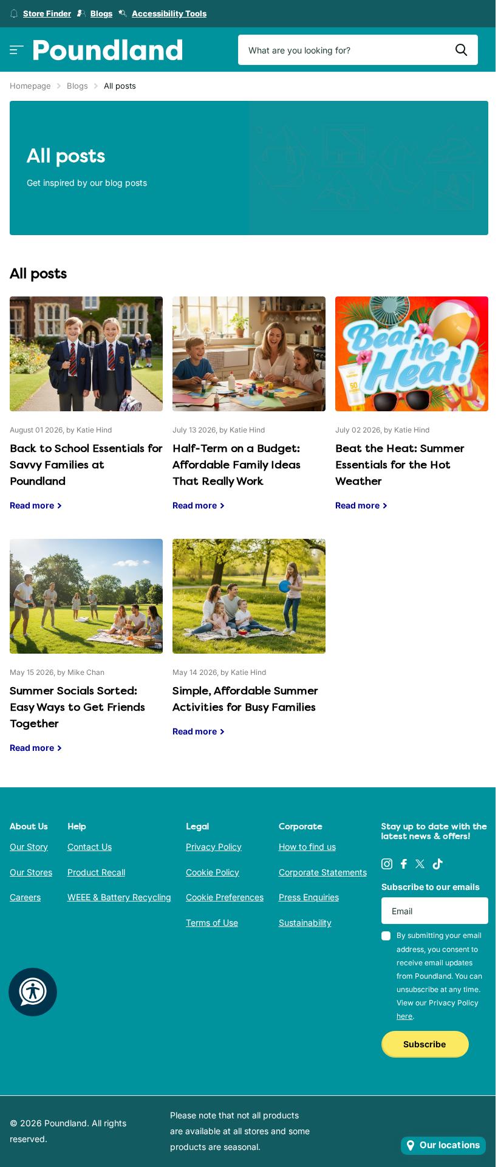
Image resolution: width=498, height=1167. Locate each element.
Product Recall (96, 872)
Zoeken (461, 50)
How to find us (307, 846)
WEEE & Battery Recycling (119, 897)
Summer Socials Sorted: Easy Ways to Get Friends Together (86, 655)
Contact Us (89, 846)
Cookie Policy (212, 872)
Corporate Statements (323, 872)
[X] (420, 864)
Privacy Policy (214, 846)
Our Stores (31, 872)
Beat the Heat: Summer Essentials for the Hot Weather (411, 412)
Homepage (30, 86)
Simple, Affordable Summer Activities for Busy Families (249, 647)
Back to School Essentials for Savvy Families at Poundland (86, 412)
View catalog (17, 50)
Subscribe (425, 1044)
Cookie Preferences (225, 897)
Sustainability (305, 922)
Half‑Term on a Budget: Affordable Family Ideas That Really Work (249, 412)
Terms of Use (212, 922)
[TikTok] (438, 863)
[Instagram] (386, 863)
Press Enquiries (309, 897)
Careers (25, 897)
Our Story (29, 846)
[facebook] (404, 864)
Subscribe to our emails (430, 886)
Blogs (77, 86)
